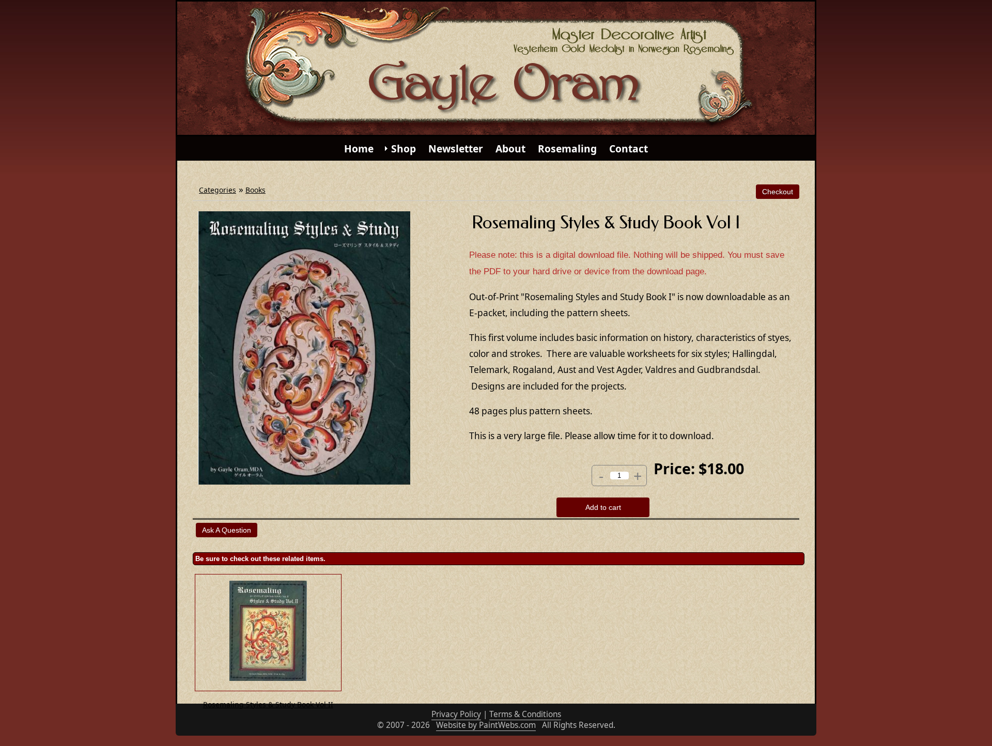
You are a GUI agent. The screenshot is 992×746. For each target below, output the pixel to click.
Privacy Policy (456, 714)
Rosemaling (567, 149)
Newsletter (455, 149)
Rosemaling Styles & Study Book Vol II (268, 704)
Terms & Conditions (525, 714)
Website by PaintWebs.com (486, 725)
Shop (403, 149)
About (510, 149)
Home (359, 149)
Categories (217, 190)
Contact (628, 149)
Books (255, 190)
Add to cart (603, 507)
